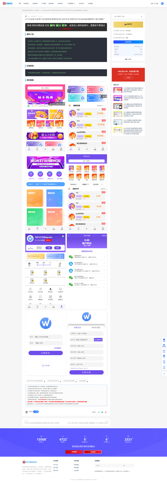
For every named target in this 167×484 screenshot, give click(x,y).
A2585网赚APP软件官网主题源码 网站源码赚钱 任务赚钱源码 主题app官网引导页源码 (133, 90)
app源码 (76, 470)
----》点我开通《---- (66, 28)
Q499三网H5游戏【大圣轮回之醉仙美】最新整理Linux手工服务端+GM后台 (87, 423)
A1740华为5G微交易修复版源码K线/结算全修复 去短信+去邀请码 (41, 423)
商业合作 (55, 470)
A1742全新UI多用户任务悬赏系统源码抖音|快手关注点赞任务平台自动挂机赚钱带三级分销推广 (56, 404)
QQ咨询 (129, 59)
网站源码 (76, 465)
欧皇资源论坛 (30, 10)
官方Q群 (55, 467)
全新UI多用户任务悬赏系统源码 (35, 381)
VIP (164, 357)
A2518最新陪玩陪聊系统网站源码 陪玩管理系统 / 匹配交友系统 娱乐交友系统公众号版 (133, 114)
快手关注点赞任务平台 (53, 381)
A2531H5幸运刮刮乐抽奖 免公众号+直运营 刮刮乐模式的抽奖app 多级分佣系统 (133, 98)
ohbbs (31, 411)
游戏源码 (76, 467)
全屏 (164, 363)
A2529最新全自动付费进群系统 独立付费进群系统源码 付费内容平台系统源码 (133, 106)
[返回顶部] (164, 374)
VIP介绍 (55, 465)
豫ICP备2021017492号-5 (91, 479)
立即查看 (74, 452)
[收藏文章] (98, 412)
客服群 (164, 346)
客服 (164, 341)
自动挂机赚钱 (82, 381)
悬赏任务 (37, 10)
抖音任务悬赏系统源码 (69, 381)
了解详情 (92, 452)
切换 (164, 368)
